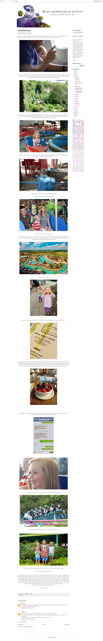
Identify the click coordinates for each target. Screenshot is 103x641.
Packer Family (76, 123)
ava (83, 158)
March (76, 101)
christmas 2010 (81, 161)
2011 (75, 109)
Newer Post (20, 624)
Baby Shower (80, 140)
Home (44, 624)
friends (83, 163)
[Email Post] (31, 593)
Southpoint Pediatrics (78, 32)
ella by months (76, 128)
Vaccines (79, 158)
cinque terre (81, 162)
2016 (75, 71)
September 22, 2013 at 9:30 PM (27, 607)
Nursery (74, 144)
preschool (74, 137)
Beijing (79, 147)
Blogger (54, 637)
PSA (74, 127)
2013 (75, 76)
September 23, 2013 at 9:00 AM (27, 619)
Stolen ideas (75, 148)
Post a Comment (23, 621)
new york (76, 149)
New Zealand (75, 138)
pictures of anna (77, 129)
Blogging (79, 134)
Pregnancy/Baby (76, 125)
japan (83, 127)
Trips (22, 595)
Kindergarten (77, 86)
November (77, 78)
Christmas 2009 (75, 152)
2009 (75, 112)
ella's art (74, 163)
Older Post (67, 624)
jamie (73, 149)
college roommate (37, 115)
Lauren (22, 611)
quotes (80, 149)
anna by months (81, 138)
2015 (75, 73)
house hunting (75, 167)
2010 (75, 110)
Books (78, 137)
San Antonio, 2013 (78, 83)
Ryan (83, 135)
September (77, 81)
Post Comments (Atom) (28, 626)
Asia (83, 133)
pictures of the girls (77, 133)
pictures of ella (78, 127)
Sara (79, 157)
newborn (74, 168)
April (76, 99)
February (77, 103)
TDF (78, 148)
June (76, 98)
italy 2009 (82, 128)
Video (82, 123)
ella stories (75, 139)
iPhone (78, 139)
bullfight (76, 161)
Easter (80, 142)
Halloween (82, 143)
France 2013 (81, 137)
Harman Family (80, 121)
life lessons (81, 167)
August (76, 94)
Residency (75, 130)
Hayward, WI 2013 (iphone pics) (78, 92)
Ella (74, 120)
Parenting (78, 144)
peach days (82, 168)
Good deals (77, 143)
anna (78, 130)
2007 (75, 116)
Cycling (82, 152)
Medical (78, 135)
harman (77, 166)
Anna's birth (75, 147)
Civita (80, 152)
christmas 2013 (75, 162)
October (76, 79)
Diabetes (82, 147)
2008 (75, 114)
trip (80, 139)
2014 (75, 74)
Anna (76, 84)
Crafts (83, 129)
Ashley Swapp (75, 134)
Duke (73, 153)
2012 (75, 107)
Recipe (82, 124)
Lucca (74, 157)
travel (74, 124)
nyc (76, 168)
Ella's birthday (81, 132)
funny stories (81, 148)
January (77, 105)
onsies (78, 168)
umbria (82, 171)
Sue (22, 603)
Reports (76, 157)
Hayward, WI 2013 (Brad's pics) (78, 89)
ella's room (79, 163)
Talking (81, 157)
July (76, 96)
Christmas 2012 (75, 142)
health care (81, 166)
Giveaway (77, 153)
